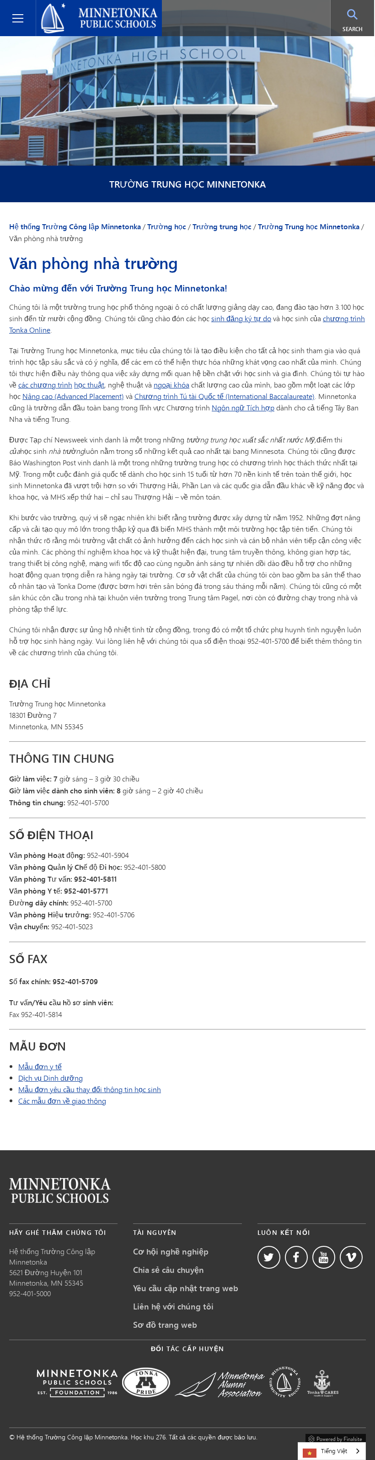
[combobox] (332, 1451)
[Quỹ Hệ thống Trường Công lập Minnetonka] (77, 1403)
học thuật (89, 384)
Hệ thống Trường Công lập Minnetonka (84, 11)
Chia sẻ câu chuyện (168, 1270)
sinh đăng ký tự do (241, 318)
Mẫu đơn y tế (40, 1066)
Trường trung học (222, 226)
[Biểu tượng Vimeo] (351, 1257)
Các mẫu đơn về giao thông (62, 1100)
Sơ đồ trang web (165, 1325)
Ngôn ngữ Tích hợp (243, 407)
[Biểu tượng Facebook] (296, 1257)
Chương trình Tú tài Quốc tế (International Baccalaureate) (224, 396)
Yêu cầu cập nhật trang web (185, 1288)
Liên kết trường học (60, 1190)
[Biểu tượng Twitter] (268, 1257)
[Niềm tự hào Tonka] (146, 1403)
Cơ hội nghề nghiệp (171, 1251)
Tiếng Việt (334, 1451)
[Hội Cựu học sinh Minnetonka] (219, 1403)
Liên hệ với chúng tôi (173, 1306)
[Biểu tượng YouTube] (323, 1257)
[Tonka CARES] (323, 1403)
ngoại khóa (171, 384)
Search (358, 29)
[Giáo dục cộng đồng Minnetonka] (285, 1403)
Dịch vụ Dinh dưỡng (50, 1077)
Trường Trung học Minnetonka (187, 184)
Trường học (166, 226)
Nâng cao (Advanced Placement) (73, 396)
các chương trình (45, 384)
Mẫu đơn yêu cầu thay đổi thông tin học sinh (89, 1089)
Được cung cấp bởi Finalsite (335, 1437)
